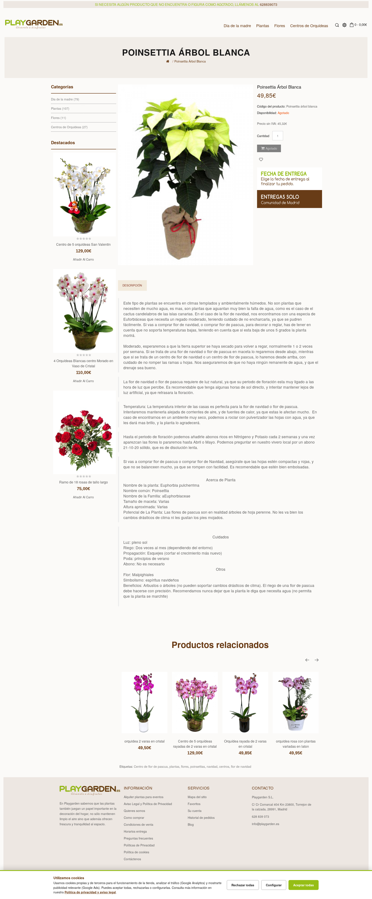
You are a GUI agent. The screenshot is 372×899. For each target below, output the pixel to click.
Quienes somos (134, 810)
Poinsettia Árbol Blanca (190, 61)
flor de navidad (241, 766)
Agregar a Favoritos (261, 159)
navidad (212, 766)
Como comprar (134, 817)
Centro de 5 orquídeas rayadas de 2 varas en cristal (195, 744)
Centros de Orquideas (309, 25)
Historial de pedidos (201, 817)
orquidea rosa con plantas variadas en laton (296, 744)
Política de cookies (136, 852)
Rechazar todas (242, 885)
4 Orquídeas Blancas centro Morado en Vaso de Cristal (83, 363)
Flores (279, 25)
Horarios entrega (135, 831)
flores (185, 766)
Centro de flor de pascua (151, 766)
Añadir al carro (83, 259)
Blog (191, 824)
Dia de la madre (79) (65, 99)
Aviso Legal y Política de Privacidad (148, 804)
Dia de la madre (237, 25)
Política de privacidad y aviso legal (90, 892)
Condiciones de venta (138, 824)
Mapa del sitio (197, 797)
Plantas (262, 25)
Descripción (132, 285)
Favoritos (194, 804)
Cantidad (263, 136)
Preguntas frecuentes (138, 838)
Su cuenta (195, 810)
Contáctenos (132, 859)
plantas (174, 766)
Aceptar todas (303, 885)
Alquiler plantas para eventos (143, 797)
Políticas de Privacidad (139, 845)
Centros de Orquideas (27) (69, 127)
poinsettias (197, 766)
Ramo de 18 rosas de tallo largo (83, 482)
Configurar (274, 885)
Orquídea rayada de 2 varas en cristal (245, 744)
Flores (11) (58, 118)
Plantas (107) (60, 108)
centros (224, 766)
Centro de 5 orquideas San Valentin (83, 244)
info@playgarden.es (265, 824)
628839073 (268, 4)
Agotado (271, 148)
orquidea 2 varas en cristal (144, 741)
